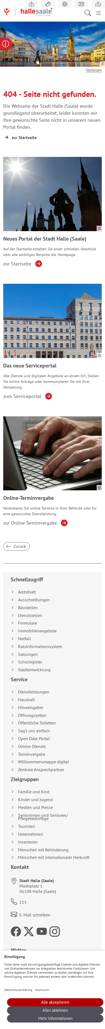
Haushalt (26, 699)
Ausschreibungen (34, 600)
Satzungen (28, 654)
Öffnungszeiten (32, 715)
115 (23, 902)
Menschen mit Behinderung (43, 850)
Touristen (26, 826)
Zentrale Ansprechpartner (41, 769)
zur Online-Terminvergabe (30, 523)
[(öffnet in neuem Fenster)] (98, 4)
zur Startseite (24, 137)
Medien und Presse (35, 807)
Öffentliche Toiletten (37, 723)
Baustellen (28, 607)
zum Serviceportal (22, 396)
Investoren (28, 842)
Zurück (19, 546)
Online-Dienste (32, 746)
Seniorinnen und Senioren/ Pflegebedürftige (43, 817)
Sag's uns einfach (34, 731)
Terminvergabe (31, 754)
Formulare (27, 623)
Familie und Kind (34, 792)
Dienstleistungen (33, 692)
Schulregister (30, 662)
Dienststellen (30, 615)
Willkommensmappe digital (43, 762)
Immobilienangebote (37, 631)
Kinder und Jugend (35, 799)
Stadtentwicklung (34, 670)
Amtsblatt (27, 592)
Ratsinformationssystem (40, 646)
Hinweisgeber (30, 707)
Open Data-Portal (34, 738)
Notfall (24, 638)
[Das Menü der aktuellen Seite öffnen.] (98, 12)
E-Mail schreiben (34, 914)
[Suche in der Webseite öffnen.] (89, 12)
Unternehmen (30, 834)
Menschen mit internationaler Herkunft (53, 857)
